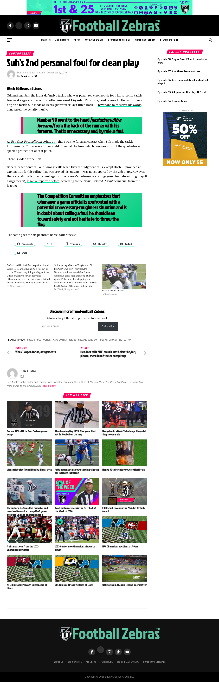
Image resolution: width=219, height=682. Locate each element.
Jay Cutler (60, 340)
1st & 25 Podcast (94, 40)
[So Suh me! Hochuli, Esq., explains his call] (30, 276)
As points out (31, 141)
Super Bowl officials (154, 661)
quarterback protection (116, 340)
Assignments (62, 40)
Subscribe (108, 326)
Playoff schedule (169, 40)
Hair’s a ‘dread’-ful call (113, 290)
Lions (73, 340)
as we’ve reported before (43, 181)
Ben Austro (27, 76)
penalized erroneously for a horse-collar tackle (111, 95)
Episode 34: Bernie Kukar (172, 101)
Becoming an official (119, 40)
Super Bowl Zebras (145, 40)
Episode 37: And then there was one (178, 71)
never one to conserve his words (119, 105)
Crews (77, 40)
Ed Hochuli (44, 340)
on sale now (49, 385)
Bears (31, 340)
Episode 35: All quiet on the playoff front (181, 92)
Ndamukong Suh (88, 340)
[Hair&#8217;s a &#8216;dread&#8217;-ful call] (124, 276)
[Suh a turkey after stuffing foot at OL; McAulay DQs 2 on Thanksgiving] (78, 277)
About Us (58, 661)
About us (45, 40)
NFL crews (91, 661)
